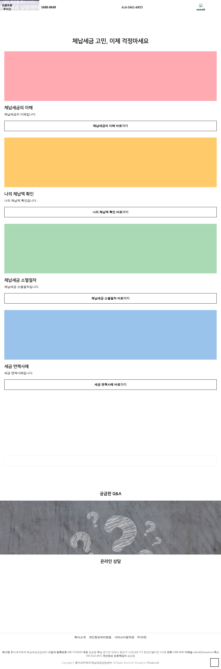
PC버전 (142, 637)
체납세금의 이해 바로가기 (110, 125)
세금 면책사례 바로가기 (110, 384)
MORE (110, 461)
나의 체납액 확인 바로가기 (110, 212)
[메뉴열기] (5, 5)
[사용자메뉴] (215, 5)
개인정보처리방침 (100, 637)
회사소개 (80, 637)
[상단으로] (214, 662)
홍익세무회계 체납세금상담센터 (110, 5)
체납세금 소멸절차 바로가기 (110, 298)
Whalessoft (153, 662)
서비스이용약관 (124, 637)
